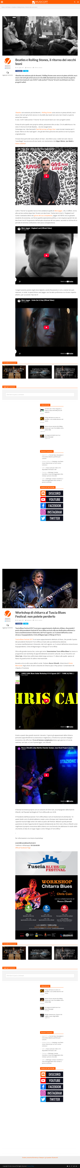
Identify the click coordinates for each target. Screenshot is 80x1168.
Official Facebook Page (23, 848)
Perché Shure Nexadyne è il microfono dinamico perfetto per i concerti (52, 456)
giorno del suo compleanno (43, 215)
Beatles (18, 112)
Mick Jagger (58, 211)
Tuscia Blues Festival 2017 (24, 639)
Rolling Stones (47, 112)
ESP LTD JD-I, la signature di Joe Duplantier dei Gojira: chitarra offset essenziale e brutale (66, 370)
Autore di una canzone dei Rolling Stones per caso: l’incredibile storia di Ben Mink (14, 370)
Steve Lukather (20, 143)
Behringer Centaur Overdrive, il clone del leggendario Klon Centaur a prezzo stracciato (52, 474)
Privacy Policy (30, 1166)
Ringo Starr (52, 129)
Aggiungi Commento (7, 75)
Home (3, 7)
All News (8, 7)
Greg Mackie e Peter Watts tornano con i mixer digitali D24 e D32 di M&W (39, 370)
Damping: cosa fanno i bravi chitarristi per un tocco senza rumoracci (52, 463)
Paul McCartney (41, 129)
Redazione (7, 65)
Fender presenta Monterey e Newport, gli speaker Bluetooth (40, 1157)
